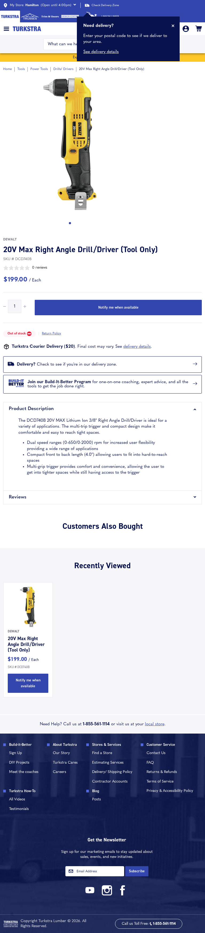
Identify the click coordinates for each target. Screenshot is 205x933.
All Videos (17, 799)
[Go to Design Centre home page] (70, 16)
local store (154, 724)
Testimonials (19, 809)
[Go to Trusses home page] (30, 16)
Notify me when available (118, 307)
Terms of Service (160, 782)
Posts (96, 799)
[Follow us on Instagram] (106, 895)
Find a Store (102, 753)
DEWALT (10, 239)
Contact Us (156, 753)
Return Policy (51, 333)
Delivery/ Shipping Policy (112, 772)
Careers (59, 772)
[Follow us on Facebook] (122, 895)
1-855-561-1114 (96, 724)
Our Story (61, 753)
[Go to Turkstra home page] (10, 16)
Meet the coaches (23, 772)
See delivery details (101, 52)
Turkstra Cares (65, 763)
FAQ (150, 763)
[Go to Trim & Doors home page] (50, 16)
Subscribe (137, 871)
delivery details (137, 347)
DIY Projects (19, 763)
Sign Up (15, 753)
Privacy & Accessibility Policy (170, 791)
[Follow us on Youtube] (90, 895)
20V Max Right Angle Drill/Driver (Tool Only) (26, 644)
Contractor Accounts (110, 782)
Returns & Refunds (162, 772)
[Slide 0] (70, 223)
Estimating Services (108, 763)
